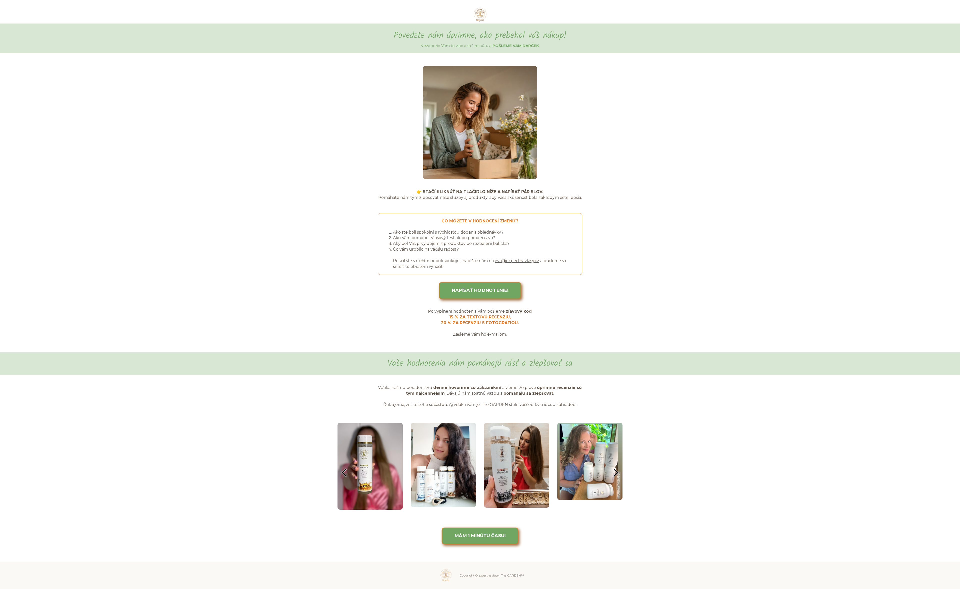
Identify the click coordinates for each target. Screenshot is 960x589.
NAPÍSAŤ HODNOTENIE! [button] (480, 290)
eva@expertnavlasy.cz (517, 260)
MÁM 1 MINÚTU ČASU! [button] (479, 535)
